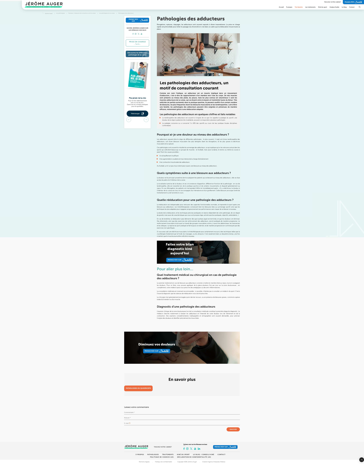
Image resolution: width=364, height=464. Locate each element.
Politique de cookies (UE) (162, 457)
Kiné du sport (183, 454)
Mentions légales (144, 462)
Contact (222, 454)
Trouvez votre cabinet (332, 2)
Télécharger (135, 113)
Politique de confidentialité (163, 462)
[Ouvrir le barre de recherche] (359, 7)
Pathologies (153, 454)
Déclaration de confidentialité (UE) (194, 457)
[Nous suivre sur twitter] (138, 34)
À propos (140, 454)
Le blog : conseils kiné (203, 454)
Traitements (168, 454)
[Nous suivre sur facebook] (184, 449)
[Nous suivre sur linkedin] (199, 449)
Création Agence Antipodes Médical (213, 462)
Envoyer (233, 429)
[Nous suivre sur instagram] (135, 34)
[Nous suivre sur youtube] (141, 34)
